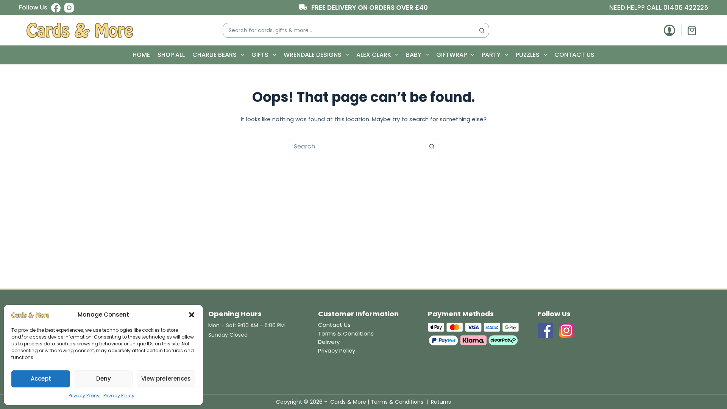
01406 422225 (685, 7)
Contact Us (574, 54)
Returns (441, 402)
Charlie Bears (214, 54)
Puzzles (528, 54)
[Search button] (481, 30)
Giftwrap (451, 54)
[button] (191, 314)
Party (491, 54)
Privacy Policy (84, 395)
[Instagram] (69, 7)
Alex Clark (373, 54)
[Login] (669, 30)
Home (141, 54)
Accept (41, 378)
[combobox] (348, 30)
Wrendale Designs (313, 54)
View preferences (166, 378)
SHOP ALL (171, 54)
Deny (103, 378)
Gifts (259, 54)
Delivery (329, 342)
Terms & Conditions (346, 333)
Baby (413, 54)
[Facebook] (56, 7)
